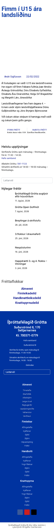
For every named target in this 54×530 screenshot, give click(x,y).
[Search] (47, 372)
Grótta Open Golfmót (27, 207)
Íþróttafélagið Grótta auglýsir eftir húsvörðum (31, 195)
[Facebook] (20, 512)
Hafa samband (9, 158)
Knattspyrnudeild (27, 303)
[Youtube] (27, 512)
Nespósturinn (23, 247)
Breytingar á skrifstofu (28, 220)
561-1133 (22, 163)
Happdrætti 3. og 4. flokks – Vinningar (31, 262)
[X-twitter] (34, 512)
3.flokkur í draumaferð (27, 233)
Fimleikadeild (27, 293)
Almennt (27, 288)
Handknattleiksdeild (27, 298)
